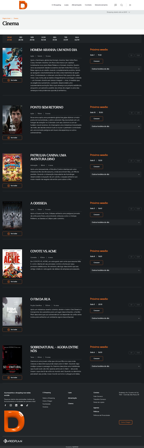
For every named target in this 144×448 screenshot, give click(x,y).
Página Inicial (6, 18)
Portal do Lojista (99, 402)
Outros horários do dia (100, 69)
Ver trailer (14, 80)
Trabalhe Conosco (100, 399)
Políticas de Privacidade (102, 415)
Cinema (16, 18)
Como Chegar (47, 401)
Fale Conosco (98, 396)
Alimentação (77, 5)
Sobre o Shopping (49, 398)
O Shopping (56, 5)
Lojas (66, 5)
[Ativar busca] (121, 5)
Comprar (97, 61)
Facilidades (46, 404)
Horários (45, 407)
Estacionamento (101, 5)
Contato (88, 5)
